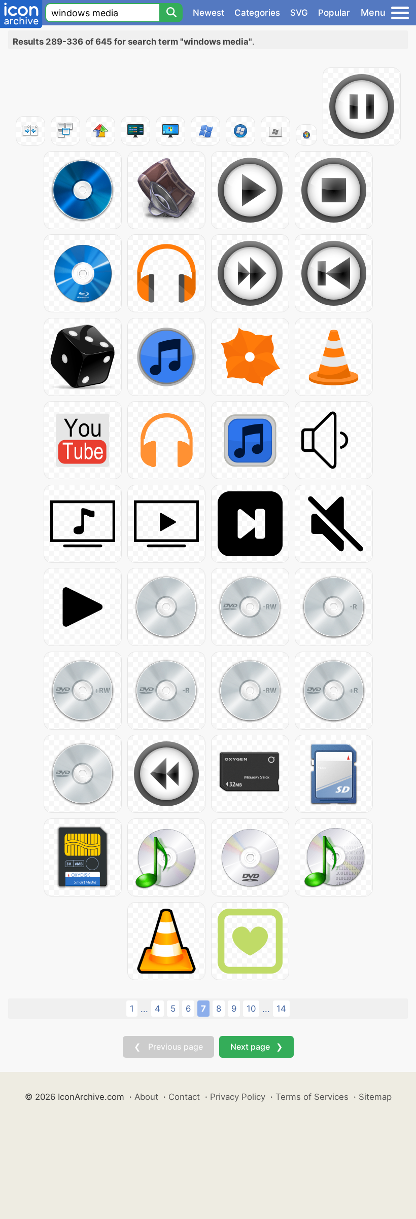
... (144, 1009)
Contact (184, 1097)
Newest (208, 13)
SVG (299, 13)
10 (251, 1008)
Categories (257, 13)
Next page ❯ (256, 1047)
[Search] (171, 12)
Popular (334, 13)
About (146, 1097)
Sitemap (375, 1097)
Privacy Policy (237, 1097)
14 (281, 1008)
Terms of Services (312, 1097)
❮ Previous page (168, 1047)
